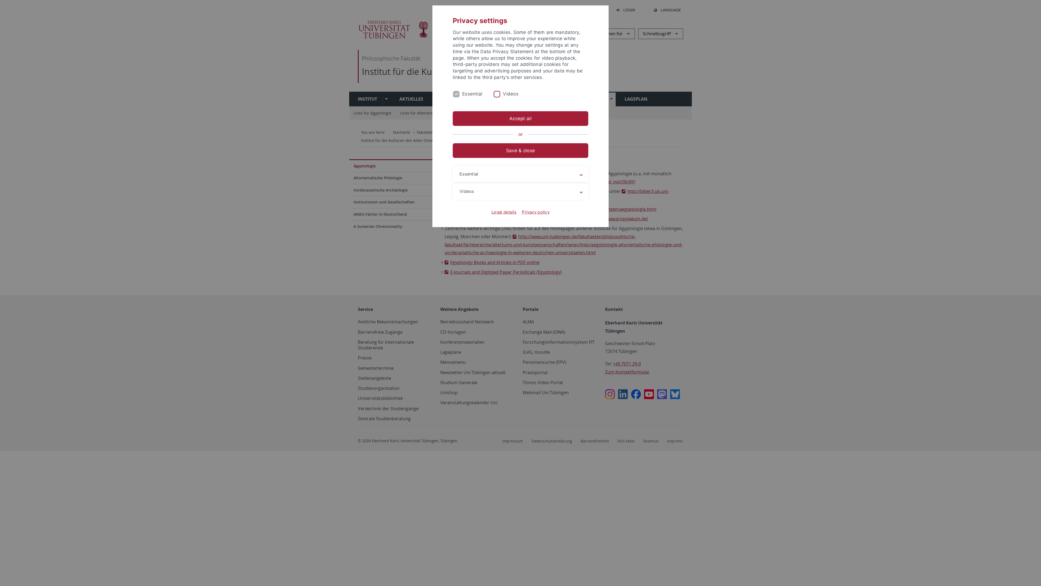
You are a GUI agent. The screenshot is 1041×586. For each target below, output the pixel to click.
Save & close (520, 150)
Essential (472, 94)
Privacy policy (536, 212)
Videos (511, 94)
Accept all (520, 118)
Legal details (503, 212)
